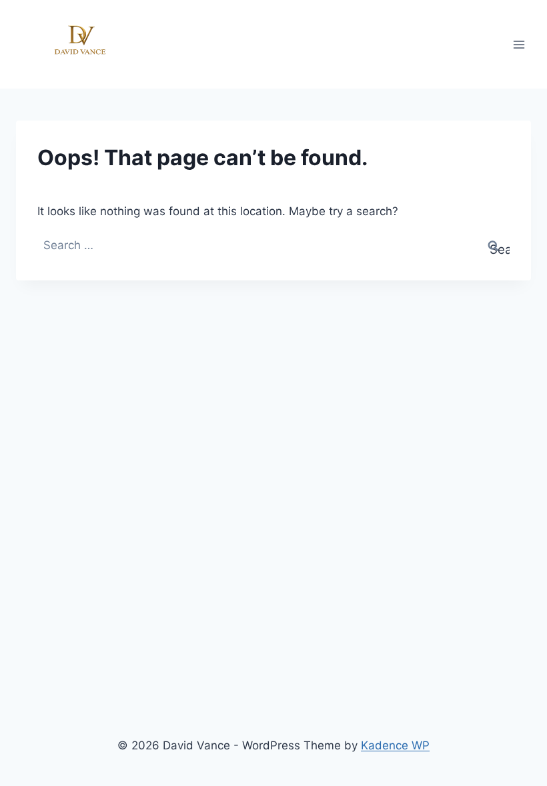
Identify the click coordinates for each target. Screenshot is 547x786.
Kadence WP (395, 745)
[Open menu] (518, 44)
